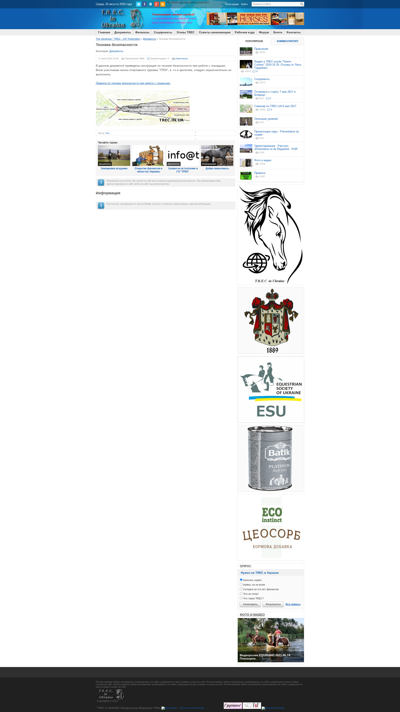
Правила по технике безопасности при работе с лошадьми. (133, 83)
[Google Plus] (156, 4)
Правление (261, 48)
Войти (244, 4)
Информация (209, 164)
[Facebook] (144, 4)
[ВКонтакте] (150, 4)
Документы (122, 32)
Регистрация (232, 4)
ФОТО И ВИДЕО (252, 614)
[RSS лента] (162, 4)
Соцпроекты (163, 32)
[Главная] (122, 28)
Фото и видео (262, 160)
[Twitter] (138, 4)
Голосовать (250, 604)
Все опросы (293, 604)
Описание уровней (266, 118)
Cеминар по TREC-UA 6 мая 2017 (275, 106)
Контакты (294, 32)
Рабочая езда (245, 32)
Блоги (277, 32)
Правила (259, 173)
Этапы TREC (185, 32)
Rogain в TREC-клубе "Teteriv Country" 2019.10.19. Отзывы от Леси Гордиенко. (277, 64)
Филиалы (142, 32)
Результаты (273, 604)
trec (108, 133)
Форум (264, 32)
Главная (104, 32)
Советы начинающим (214, 32)
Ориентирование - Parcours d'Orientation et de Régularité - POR (276, 147)
